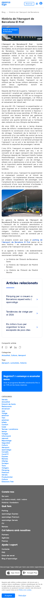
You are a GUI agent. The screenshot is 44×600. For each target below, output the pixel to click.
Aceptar (8, 595)
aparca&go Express (10, 514)
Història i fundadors (10, 503)
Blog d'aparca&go (9, 559)
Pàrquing (5, 470)
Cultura (14, 355)
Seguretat (6, 443)
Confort (5, 425)
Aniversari (6, 409)
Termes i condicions (10, 429)
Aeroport (22, 355)
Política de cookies (25, 590)
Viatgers (5, 468)
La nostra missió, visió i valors (14, 499)
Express (5, 456)
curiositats (14, 363)
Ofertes (5, 461)
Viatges (5, 434)
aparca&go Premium (10, 517)
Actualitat (6, 355)
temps (4, 431)
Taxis (4, 466)
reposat (5, 438)
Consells (5, 452)
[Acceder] (40, 3)
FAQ (3, 552)
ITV (3, 523)
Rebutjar (22, 595)
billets (4, 422)
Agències (5, 538)
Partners (5, 535)
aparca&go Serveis (10, 520)
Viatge (4, 413)
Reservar (29, 4)
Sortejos (5, 463)
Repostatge (6, 441)
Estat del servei (8, 555)
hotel (4, 427)
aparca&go (6, 450)
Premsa (5, 541)
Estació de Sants (9, 404)
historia (23, 363)
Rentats (5, 459)
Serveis (5, 400)
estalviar (5, 415)
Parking (5, 511)
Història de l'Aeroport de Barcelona (24, 12)
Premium (5, 472)
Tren (3, 418)
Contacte (5, 549)
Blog (3, 12)
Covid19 (5, 454)
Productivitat (7, 477)
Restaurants (7, 406)
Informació (6, 436)
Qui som (5, 496)
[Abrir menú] (37, 3)
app (3, 411)
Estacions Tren (8, 482)
